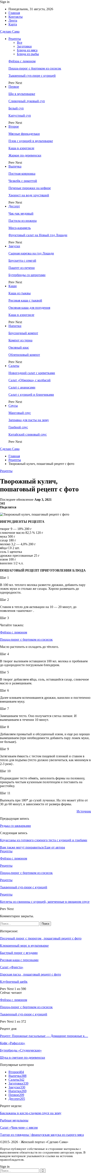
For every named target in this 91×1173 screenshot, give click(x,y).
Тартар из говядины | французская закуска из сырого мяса (42, 1135)
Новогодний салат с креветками (31, 373)
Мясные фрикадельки (24, 134)
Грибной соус (18, 427)
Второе (13, 126)
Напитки (14, 326)
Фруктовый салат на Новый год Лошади (37, 235)
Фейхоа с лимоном (22, 61)
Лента (12, 20)
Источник (84, 811)
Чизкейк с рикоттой (22, 181)
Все (19, 42)
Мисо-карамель (19, 228)
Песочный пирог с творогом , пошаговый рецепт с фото (40, 938)
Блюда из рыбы (28, 54)
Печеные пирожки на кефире (29, 188)
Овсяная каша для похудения (29, 307)
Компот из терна (20, 340)
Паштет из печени (21, 268)
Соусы (13, 405)
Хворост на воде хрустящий (28, 195)
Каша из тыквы (19, 293)
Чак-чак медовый (20, 213)
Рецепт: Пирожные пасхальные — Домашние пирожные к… (44, 1036)
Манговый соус (19, 413)
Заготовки (24, 46)
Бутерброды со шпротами (27, 275)
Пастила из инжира (22, 220)
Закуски (14, 246)
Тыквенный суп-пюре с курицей (32, 75)
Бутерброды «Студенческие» (21, 1050)
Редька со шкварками (15, 826)
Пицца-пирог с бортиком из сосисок (34, 68)
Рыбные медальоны (14, 1120)
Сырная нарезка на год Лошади (31, 253)
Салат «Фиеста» (11, 967)
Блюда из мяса (27, 50)
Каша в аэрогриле (21, 148)
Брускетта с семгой (22, 260)
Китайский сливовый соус (27, 434)
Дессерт (14, 206)
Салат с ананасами (21, 387)
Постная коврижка (21, 173)
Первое (13, 86)
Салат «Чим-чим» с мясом (19, 1127)
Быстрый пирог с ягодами (19, 953)
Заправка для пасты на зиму (28, 420)
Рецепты (14, 39)
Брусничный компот (23, 333)
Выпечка (14, 166)
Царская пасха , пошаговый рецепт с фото (30, 974)
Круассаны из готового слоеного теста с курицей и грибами (43, 840)
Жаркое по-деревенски (24, 155)
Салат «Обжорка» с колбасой (29, 380)
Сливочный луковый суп (26, 101)
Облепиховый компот (24, 355)
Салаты (13, 366)
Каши (12, 286)
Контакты (15, 16)
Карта (12, 24)
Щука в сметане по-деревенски (22, 1057)
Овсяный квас (18, 347)
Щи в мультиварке (21, 94)
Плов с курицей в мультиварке (30, 141)
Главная (14, 13)
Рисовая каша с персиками (19, 960)
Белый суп (16, 108)
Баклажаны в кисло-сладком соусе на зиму (30, 1113)
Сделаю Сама (9, 31)
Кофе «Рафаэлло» (12, 1043)
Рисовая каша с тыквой (25, 300)
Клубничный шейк (14, 981)
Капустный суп (19, 115)
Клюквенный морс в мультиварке (24, 945)
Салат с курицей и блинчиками (31, 394)
